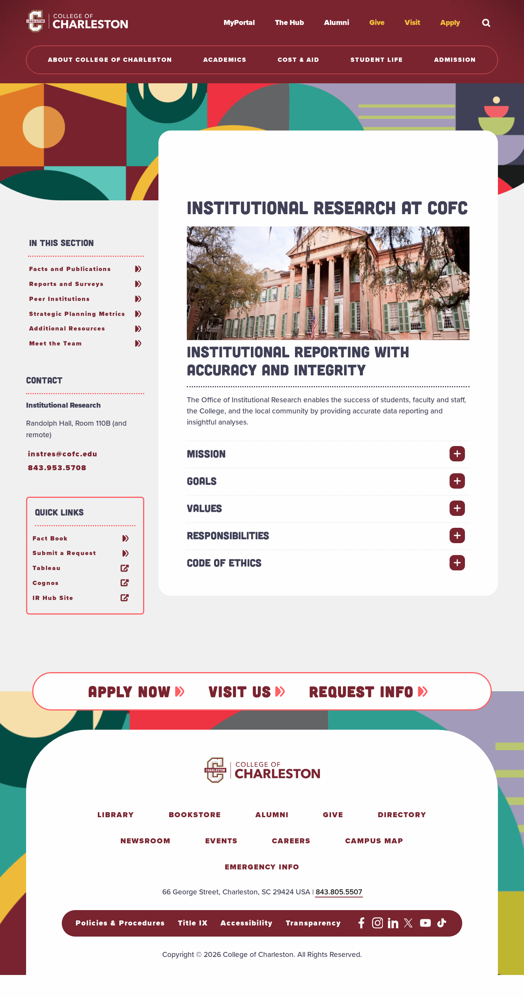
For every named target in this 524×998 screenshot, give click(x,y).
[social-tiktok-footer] (441, 926)
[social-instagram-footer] (377, 926)
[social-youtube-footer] (425, 926)
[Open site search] (486, 22)
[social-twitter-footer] (409, 926)
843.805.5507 (339, 891)
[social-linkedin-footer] (393, 926)
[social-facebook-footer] (361, 926)
